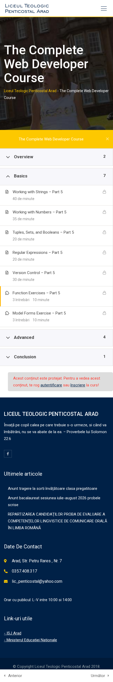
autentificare (51, 385)
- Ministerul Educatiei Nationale (30, 640)
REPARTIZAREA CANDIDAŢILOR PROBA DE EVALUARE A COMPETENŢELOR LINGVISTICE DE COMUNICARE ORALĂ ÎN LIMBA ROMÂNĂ (57, 521)
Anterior (15, 675)
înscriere (77, 385)
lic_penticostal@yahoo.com (37, 581)
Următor (98, 675)
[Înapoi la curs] (107, 139)
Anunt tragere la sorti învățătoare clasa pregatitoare (52, 488)
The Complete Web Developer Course (51, 139)
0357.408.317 (24, 571)
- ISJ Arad (12, 633)
